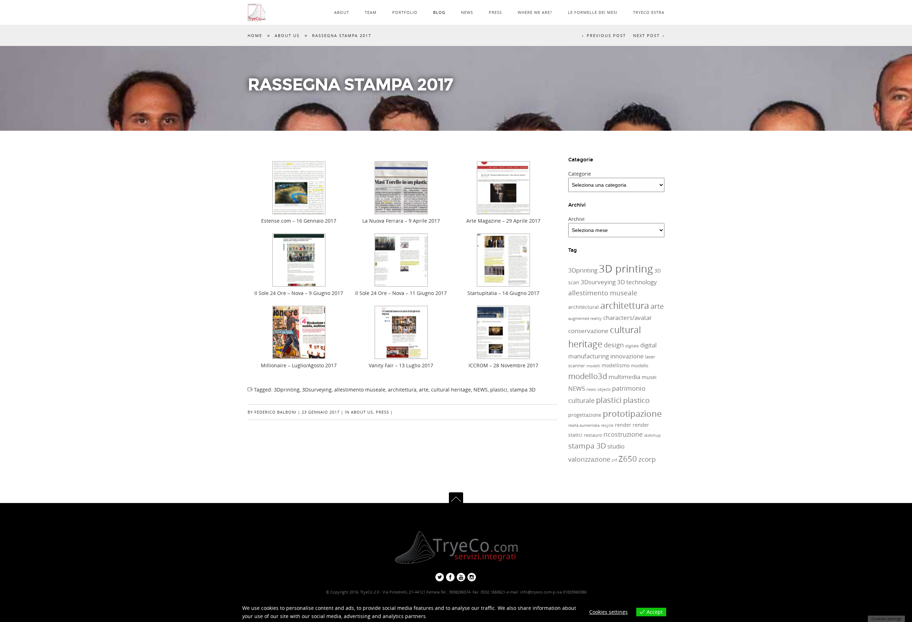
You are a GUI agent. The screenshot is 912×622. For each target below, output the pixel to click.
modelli (593, 365)
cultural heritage (451, 389)
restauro (593, 435)
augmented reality (585, 318)
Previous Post (606, 35)
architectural (583, 307)
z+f (614, 460)
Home (255, 35)
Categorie (579, 173)
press (382, 412)
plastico (636, 400)
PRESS (495, 12)
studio (616, 446)
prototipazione (632, 413)
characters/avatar (627, 318)
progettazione (584, 414)
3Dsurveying (317, 389)
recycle (607, 425)
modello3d (587, 376)
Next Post (646, 35)
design (614, 345)
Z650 (627, 458)
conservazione (588, 331)
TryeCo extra (648, 12)
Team (371, 12)
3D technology (637, 282)
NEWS (467, 12)
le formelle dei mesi (592, 12)
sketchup (652, 435)
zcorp (647, 459)
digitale (632, 345)
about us (287, 35)
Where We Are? (535, 12)
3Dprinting (287, 389)
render (623, 424)
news (591, 389)
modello (639, 366)
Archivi (576, 219)
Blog (439, 12)
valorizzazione (589, 459)
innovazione (627, 356)
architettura (402, 389)
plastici (498, 389)
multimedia (624, 377)
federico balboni (275, 412)
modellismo (615, 365)
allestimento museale (359, 389)
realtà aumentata (584, 425)
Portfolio (405, 12)
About (341, 12)
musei (649, 377)
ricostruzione (623, 434)
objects (604, 389)
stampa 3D (522, 389)
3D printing (626, 268)
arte (424, 389)
